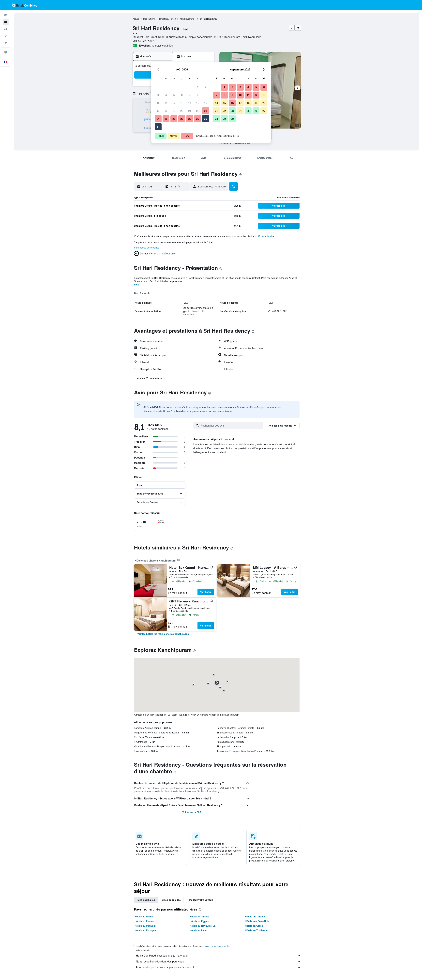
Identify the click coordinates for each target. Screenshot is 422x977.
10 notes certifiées (162, 45)
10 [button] (158, 103)
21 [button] (189, 111)
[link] (163, 633)
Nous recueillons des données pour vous (160, 961)
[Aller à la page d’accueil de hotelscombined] (25, 5)
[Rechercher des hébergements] (5, 22)
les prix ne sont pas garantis (216, 945)
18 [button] (166, 111)
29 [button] (197, 119)
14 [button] (189, 103)
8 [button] (197, 95)
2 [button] (205, 87)
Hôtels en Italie (198, 930)
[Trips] (5, 52)
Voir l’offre (205, 592)
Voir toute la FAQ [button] (191, 812)
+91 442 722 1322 (143, 41)
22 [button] (197, 111)
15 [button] (197, 103)
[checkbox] (150, 524)
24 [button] (158, 119)
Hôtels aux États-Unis (257, 921)
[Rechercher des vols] (5, 15)
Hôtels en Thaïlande (256, 930)
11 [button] (166, 103)
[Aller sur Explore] (5, 43)
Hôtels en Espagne (145, 930)
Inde (145, 18)
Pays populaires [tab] (146, 899)
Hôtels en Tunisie (199, 916)
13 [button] (181, 103)
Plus (136, 284)
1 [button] (197, 87)
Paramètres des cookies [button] (146, 247)
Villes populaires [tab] (171, 899)
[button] (5, 5)
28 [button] (189, 119)
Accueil (136, 18)
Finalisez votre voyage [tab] (200, 899)
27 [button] (181, 119)
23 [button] (205, 111)
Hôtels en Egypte (199, 921)
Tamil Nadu (164, 18)
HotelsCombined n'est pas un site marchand (162, 955)
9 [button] (205, 95)
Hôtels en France (144, 921)
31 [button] (158, 127)
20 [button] (181, 111)
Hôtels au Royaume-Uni (203, 925)
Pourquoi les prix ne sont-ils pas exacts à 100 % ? (165, 967)
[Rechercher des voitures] (5, 29)
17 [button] (158, 111)
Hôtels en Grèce (254, 925)
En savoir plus (266, 236)
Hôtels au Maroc (144, 916)
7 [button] (190, 95)
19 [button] (173, 111)
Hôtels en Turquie (255, 916)
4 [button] (166, 95)
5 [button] (174, 95)
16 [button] (205, 103)
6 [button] (182, 95)
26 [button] (173, 119)
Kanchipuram (186, 18)
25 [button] (166, 119)
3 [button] (158, 95)
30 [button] (205, 119)
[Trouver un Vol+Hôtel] (5, 36)
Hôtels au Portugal (145, 925)
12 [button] (173, 103)
